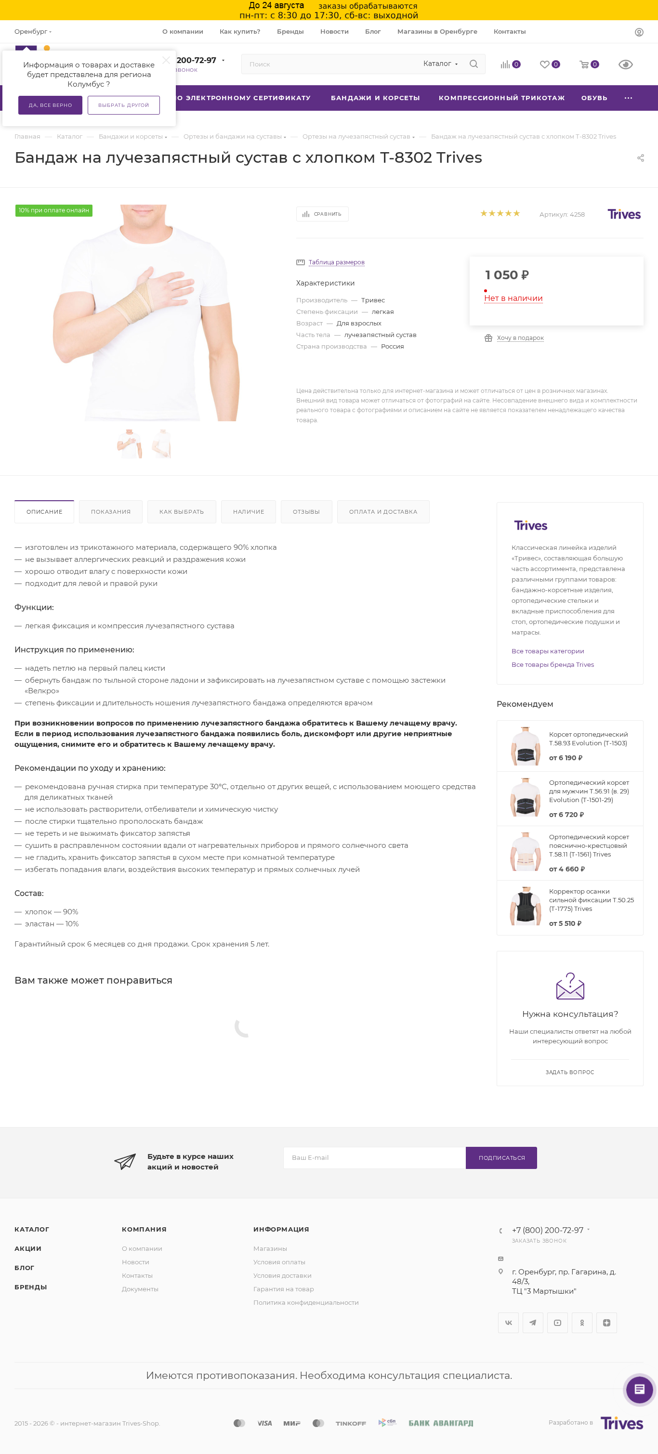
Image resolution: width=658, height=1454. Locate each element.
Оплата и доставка (383, 511)
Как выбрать (181, 511)
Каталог (32, 1229)
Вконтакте (508, 1322)
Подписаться (502, 1158)
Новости (135, 1262)
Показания (111, 511)
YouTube (557, 1322)
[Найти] (474, 64)
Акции (28, 1248)
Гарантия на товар (283, 1289)
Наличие (248, 511)
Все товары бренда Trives (553, 664)
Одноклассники (582, 1322)
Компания (144, 1229)
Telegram (533, 1322)
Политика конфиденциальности (306, 1302)
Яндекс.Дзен (606, 1322)
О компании (142, 1248)
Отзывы (306, 511)
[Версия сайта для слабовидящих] (631, 65)
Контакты (137, 1275)
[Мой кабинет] (639, 33)
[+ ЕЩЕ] (629, 98)
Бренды (30, 1287)
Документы (140, 1289)
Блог (24, 1268)
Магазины (270, 1248)
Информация (281, 1229)
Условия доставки (282, 1275)
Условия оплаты (279, 1262)
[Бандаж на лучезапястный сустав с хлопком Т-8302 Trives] (146, 313)
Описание (44, 511)
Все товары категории (548, 651)
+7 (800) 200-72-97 (178, 60)
